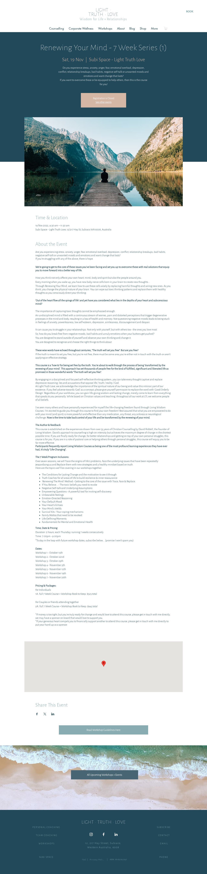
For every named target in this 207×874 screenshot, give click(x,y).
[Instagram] (91, 834)
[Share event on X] (44, 714)
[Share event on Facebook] (36, 714)
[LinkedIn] (116, 834)
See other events (104, 102)
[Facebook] (103, 834)
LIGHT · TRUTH (99, 12)
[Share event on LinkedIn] (52, 714)
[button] (166, 28)
